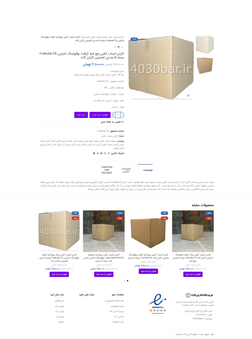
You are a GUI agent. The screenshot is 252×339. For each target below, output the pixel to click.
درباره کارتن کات (116, 311)
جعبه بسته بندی (91, 141)
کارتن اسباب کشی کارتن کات (94, 37)
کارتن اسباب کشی (110, 136)
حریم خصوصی (117, 306)
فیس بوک (59, 306)
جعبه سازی (67, 141)
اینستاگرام (59, 300)
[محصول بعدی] (115, 47)
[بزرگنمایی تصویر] (188, 95)
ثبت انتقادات (118, 322)
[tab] (145, 168)
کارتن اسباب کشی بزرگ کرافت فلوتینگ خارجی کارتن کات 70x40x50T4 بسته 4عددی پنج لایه (193, 258)
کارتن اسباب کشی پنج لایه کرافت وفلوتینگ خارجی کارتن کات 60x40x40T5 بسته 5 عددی (148, 256)
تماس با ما (119, 316)
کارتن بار (97, 144)
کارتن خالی (57, 144)
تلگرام (61, 322)
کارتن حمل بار (69, 144)
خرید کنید (81, 114)
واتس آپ (59, 311)
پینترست (60, 316)
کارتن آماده (56, 141)
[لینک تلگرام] (94, 153)
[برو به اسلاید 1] (127, 280)
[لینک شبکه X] (105, 153)
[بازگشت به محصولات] (118, 47)
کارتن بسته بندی (84, 144)
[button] (193, 274)
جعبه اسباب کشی (107, 141)
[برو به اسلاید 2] (124, 280)
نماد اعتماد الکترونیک (114, 300)
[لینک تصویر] (197, 295)
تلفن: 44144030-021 (204, 314)
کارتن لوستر (118, 148)
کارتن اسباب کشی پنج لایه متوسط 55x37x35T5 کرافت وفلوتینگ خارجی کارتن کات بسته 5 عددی (104, 258)
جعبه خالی (78, 141)
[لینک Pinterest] (101, 153)
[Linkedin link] (97, 153)
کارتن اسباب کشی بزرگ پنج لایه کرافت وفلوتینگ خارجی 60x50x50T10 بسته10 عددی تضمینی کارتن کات (59, 258)
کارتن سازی (45, 144)
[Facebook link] (109, 153)
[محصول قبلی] (122, 47)
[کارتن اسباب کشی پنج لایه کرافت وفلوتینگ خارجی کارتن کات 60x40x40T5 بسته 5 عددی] (148, 231)
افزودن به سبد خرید (100, 114)
